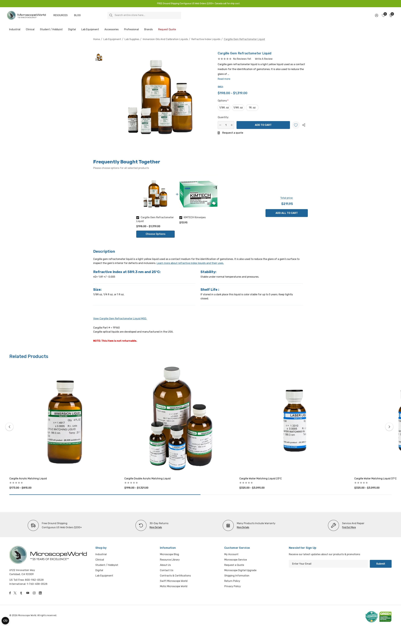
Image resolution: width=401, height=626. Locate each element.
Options (223, 100)
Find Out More (349, 527)
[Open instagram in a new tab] (34, 593)
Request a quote (232, 132)
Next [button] (389, 427)
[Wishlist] (296, 125)
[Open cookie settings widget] (5, 620)
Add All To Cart (287, 212)
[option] (155, 206)
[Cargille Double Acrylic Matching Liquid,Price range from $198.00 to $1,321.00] (179, 419)
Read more (224, 78)
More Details (156, 527)
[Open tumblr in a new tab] (22, 593)
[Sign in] (376, 15)
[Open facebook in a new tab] (10, 593)
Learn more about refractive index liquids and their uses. (190, 263)
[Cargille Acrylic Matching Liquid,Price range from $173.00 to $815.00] (64, 419)
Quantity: (223, 117)
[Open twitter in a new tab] (15, 593)
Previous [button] (9, 427)
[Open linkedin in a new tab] (41, 593)
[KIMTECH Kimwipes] (198, 194)
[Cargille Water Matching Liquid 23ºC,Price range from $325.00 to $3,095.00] (294, 419)
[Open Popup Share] (304, 125)
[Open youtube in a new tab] (28, 593)
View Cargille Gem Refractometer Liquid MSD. (120, 318)
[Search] (111, 15)
